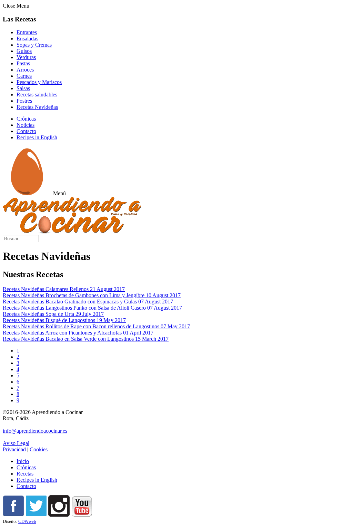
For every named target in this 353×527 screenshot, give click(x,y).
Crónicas (26, 119)
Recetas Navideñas (37, 107)
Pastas (23, 63)
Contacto (26, 131)
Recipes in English (37, 137)
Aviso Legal (16, 443)
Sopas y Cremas (34, 45)
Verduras (26, 57)
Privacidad (14, 449)
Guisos (24, 51)
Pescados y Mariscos (39, 82)
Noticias (25, 125)
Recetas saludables (37, 94)
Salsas (23, 88)
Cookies (39, 449)
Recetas (25, 474)
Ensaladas (27, 38)
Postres (24, 101)
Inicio (23, 461)
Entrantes (27, 32)
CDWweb (27, 521)
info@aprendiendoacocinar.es (35, 431)
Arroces (25, 70)
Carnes (24, 76)
